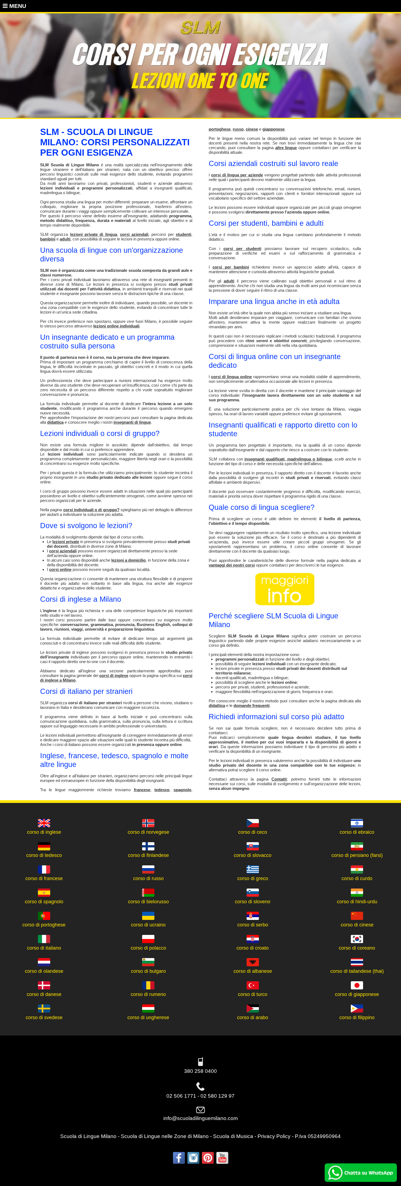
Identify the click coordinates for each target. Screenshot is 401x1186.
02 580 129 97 (217, 1096)
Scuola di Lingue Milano (88, 1136)
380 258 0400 (200, 1071)
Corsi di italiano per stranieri (86, 691)
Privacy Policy (274, 1136)
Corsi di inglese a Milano (80, 599)
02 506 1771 (181, 1096)
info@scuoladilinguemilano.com (200, 1118)
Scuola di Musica (233, 1136)
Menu (17, 6)
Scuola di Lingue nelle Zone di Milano (165, 1136)
